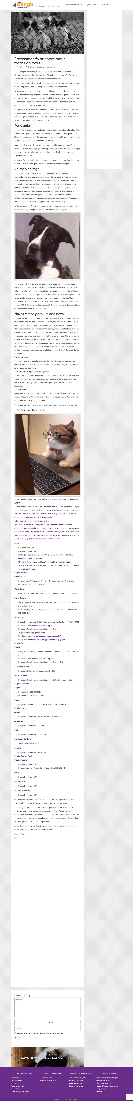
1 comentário (51, 67)
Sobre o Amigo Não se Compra (107, 1078)
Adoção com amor (46, 1078)
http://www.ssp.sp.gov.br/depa (32, 633)
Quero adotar (16, 1089)
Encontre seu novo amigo (48, 1080)
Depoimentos (15, 1078)
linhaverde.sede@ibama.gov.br (40, 510)
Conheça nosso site (103, 1080)
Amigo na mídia (101, 1089)
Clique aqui (18, 405)
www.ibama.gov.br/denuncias (30, 558)
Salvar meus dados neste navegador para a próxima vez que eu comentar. (40, 1033)
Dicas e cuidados (35, 67)
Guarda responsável (75, 1083)
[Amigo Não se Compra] (23, 5)
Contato (99, 1091)
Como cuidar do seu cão (76, 1080)
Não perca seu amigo (75, 1086)
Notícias (14, 1083)
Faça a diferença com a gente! (107, 1086)
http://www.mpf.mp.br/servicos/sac (55, 562)
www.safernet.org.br (26, 569)
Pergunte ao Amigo (17, 1086)
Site (61, 662)
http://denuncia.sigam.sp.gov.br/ (47, 636)
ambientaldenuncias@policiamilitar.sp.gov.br (46, 640)
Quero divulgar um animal (20, 1091)
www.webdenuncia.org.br (42, 626)
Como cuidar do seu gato (77, 1078)
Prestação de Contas (103, 1083)
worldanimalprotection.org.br (66, 499)
